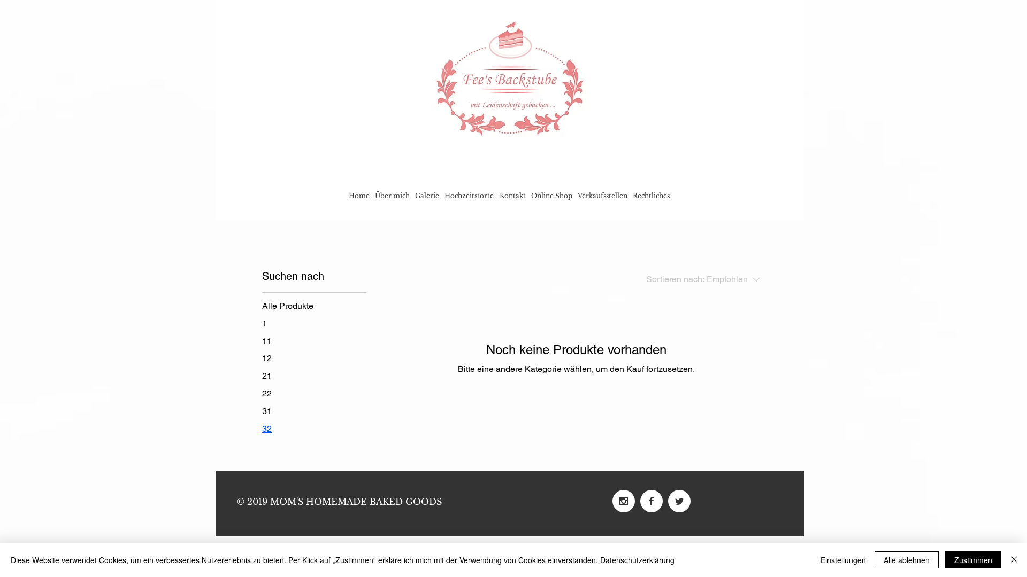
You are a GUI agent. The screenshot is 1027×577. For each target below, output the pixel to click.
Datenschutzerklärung (637, 560)
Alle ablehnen (907, 560)
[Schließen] (1014, 559)
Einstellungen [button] (843, 560)
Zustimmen (973, 560)
